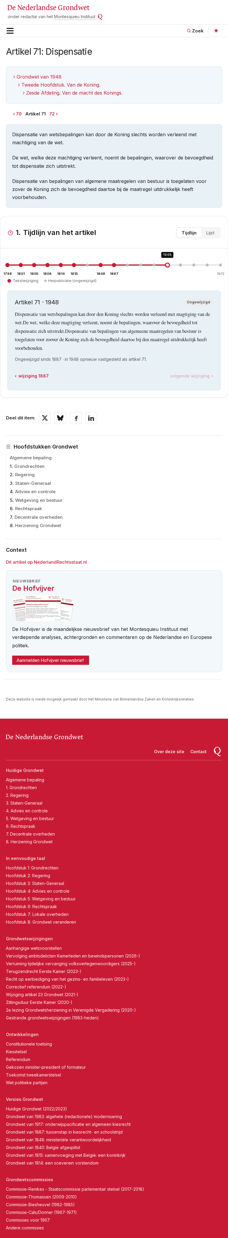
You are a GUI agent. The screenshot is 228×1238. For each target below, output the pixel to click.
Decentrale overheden (39, 517)
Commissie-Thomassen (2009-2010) (41, 1196)
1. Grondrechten (21, 787)
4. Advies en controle (27, 810)
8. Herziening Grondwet (29, 841)
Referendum (18, 1059)
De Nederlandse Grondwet (48, 7)
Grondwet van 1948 (39, 77)
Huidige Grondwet (25, 770)
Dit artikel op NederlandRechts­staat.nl (46, 562)
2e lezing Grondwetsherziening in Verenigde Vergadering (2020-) (71, 1010)
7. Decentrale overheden (30, 833)
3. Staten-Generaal (24, 803)
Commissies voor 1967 (28, 1220)
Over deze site (169, 751)
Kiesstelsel (16, 1051)
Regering (25, 474)
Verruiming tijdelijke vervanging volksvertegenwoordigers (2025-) (71, 963)
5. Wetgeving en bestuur (30, 818)
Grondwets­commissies (29, 1179)
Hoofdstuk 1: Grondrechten (32, 867)
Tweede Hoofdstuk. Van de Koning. (60, 85)
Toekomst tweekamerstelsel (33, 1074)
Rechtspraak (28, 508)
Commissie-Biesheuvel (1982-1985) (40, 1204)
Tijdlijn (189, 233)
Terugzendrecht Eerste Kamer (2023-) (43, 971)
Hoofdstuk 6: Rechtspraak (31, 906)
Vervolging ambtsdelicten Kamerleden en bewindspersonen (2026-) (73, 955)
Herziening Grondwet (38, 525)
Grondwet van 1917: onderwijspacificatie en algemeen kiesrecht (68, 1124)
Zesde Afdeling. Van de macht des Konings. (74, 93)
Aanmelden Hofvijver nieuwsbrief (50, 660)
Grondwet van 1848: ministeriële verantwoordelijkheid (58, 1139)
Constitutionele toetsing (29, 1043)
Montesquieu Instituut (74, 16)
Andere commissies (25, 1227)
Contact (198, 751)
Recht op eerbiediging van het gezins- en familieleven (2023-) (67, 979)
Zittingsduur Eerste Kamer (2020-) (39, 1002)
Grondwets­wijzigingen (29, 938)
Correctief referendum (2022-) (36, 986)
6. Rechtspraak (20, 826)
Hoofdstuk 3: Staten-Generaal (35, 883)
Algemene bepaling (31, 457)
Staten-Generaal (33, 483)
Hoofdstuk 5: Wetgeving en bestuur (41, 898)
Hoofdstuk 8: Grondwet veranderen (41, 921)
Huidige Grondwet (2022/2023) (36, 1108)
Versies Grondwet (24, 1099)
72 (52, 114)
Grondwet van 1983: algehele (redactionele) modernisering (64, 1116)
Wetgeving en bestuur (39, 500)
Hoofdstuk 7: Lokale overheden (37, 914)
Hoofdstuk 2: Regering (28, 875)
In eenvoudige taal (25, 858)
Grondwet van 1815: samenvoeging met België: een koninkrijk (66, 1155)
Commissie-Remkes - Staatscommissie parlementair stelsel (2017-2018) (75, 1189)
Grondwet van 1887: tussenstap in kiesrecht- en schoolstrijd (64, 1131)
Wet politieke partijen (27, 1082)
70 (19, 114)
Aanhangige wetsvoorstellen (34, 948)
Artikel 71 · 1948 (37, 302)
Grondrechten (29, 466)
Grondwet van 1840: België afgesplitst (43, 1147)
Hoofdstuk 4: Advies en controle (37, 891)
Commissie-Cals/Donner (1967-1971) (41, 1212)
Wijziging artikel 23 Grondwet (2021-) (42, 994)
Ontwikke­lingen (22, 1034)
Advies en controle (35, 491)
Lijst (210, 233)
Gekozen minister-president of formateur (46, 1067)
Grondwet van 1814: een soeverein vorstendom (52, 1162)
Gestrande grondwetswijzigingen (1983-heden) (52, 1017)
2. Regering (17, 795)
